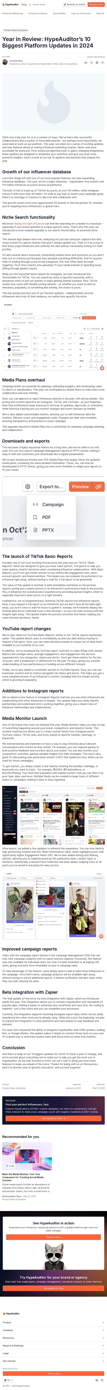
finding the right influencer (29, 223)
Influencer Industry (38, 13)
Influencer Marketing (12, 13)
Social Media (59, 13)
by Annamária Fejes (11, 1196)
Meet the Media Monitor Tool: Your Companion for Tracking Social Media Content (23, 1177)
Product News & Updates (15, 30)
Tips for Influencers (81, 13)
